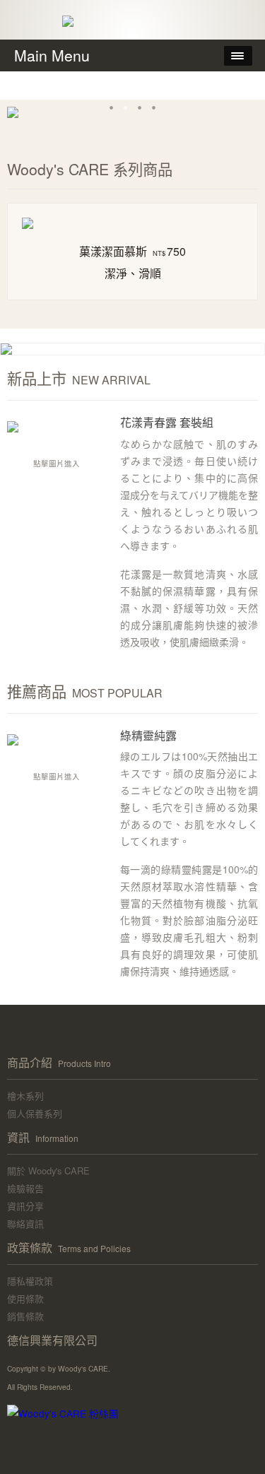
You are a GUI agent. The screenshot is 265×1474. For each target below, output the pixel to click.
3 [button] (140, 107)
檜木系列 (25, 1095)
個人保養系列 (34, 1113)
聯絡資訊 (25, 1223)
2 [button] (126, 107)
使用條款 (25, 1298)
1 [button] (112, 107)
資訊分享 (25, 1206)
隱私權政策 (30, 1280)
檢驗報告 (25, 1188)
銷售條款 (25, 1316)
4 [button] (154, 107)
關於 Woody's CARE (48, 1170)
